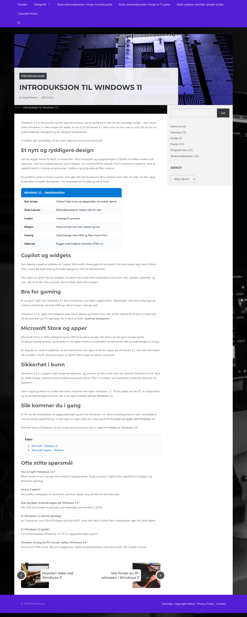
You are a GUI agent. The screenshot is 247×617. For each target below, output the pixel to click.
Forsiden (23, 4)
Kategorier (40, 4)
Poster (175, 144)
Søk (223, 113)
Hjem (17, 107)
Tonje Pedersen (30, 97)
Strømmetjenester (182, 156)
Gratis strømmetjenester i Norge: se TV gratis (144, 4)
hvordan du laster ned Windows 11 (133, 419)
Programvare (33, 76)
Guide (174, 138)
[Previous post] (21, 575)
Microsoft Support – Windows (48, 450)
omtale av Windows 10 (122, 427)
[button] (19, 22)
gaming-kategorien (97, 318)
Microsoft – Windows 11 (45, 445)
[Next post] (160, 575)
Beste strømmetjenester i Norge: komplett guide (84, 4)
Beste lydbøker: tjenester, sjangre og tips (200, 4)
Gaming (175, 132)
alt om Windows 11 (100, 395)
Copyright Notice (27, 13)
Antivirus (176, 126)
